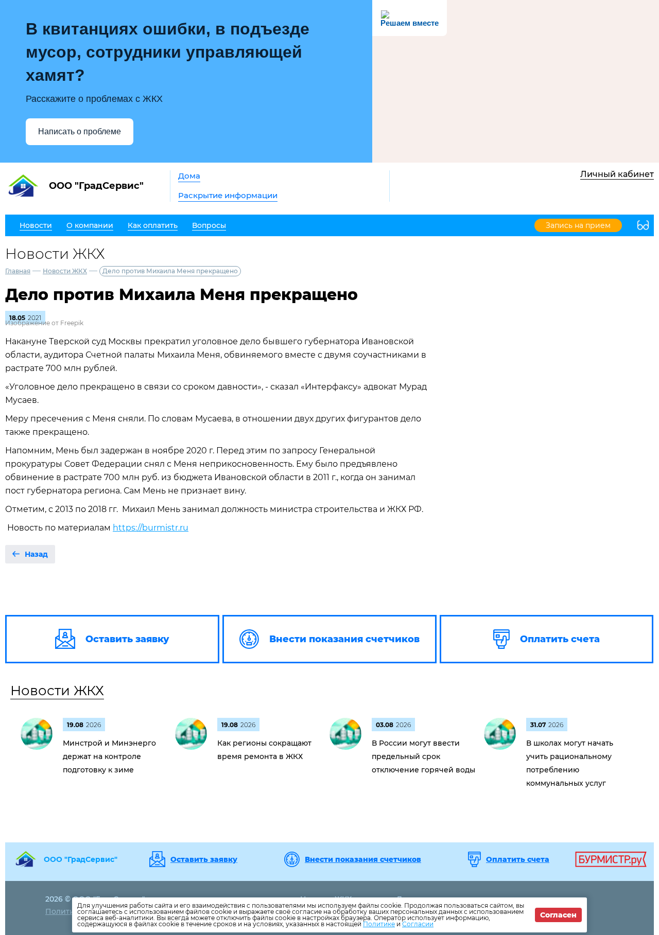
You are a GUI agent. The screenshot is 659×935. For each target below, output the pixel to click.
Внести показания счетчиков (363, 859)
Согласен (558, 915)
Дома (189, 176)
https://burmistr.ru (150, 528)
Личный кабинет (617, 174)
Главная (17, 271)
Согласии (417, 924)
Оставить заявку (203, 859)
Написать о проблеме (79, 131)
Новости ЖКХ (65, 271)
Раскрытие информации (228, 195)
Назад (36, 554)
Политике (379, 924)
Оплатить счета (517, 859)
